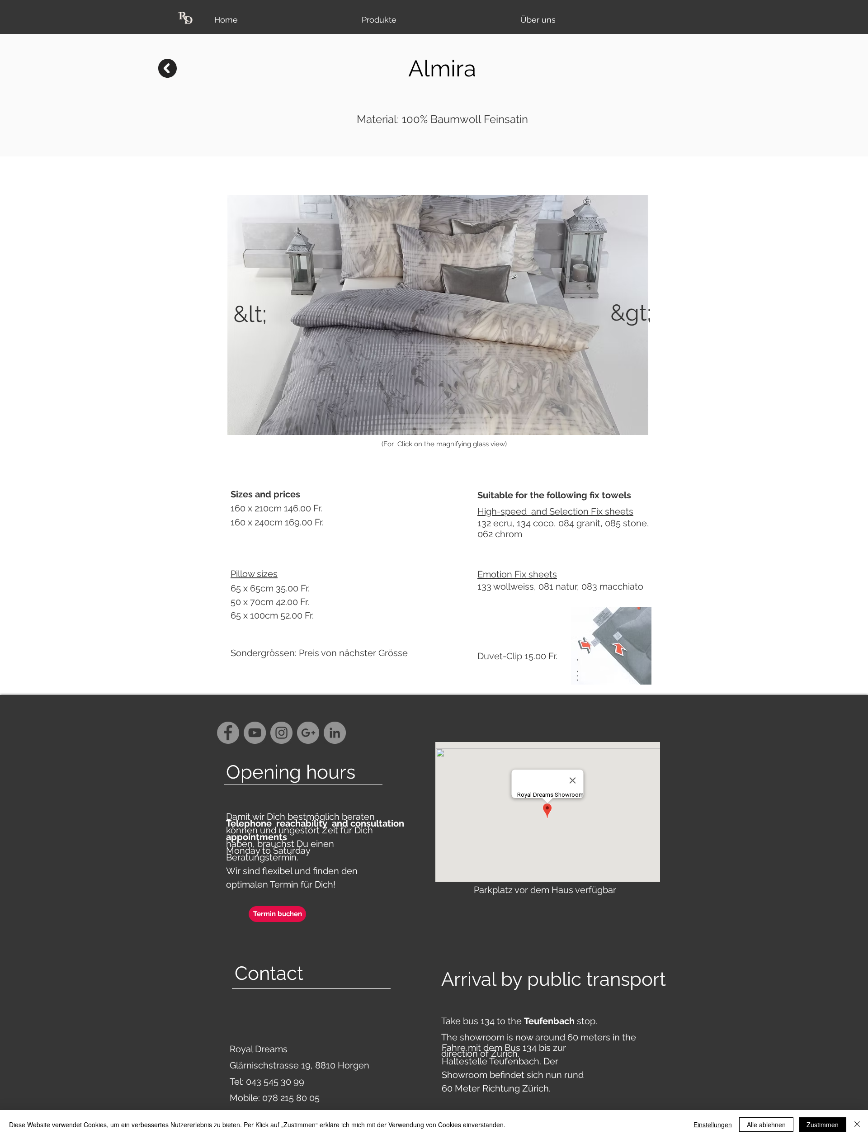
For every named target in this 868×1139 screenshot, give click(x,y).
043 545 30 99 (275, 1081)
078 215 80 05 (291, 1097)
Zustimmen (823, 1124)
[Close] (857, 1124)
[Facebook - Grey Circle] (228, 733)
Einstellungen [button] (712, 1124)
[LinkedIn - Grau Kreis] (335, 733)
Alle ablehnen (766, 1124)
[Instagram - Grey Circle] (281, 733)
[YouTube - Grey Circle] (255, 733)
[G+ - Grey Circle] (308, 733)
